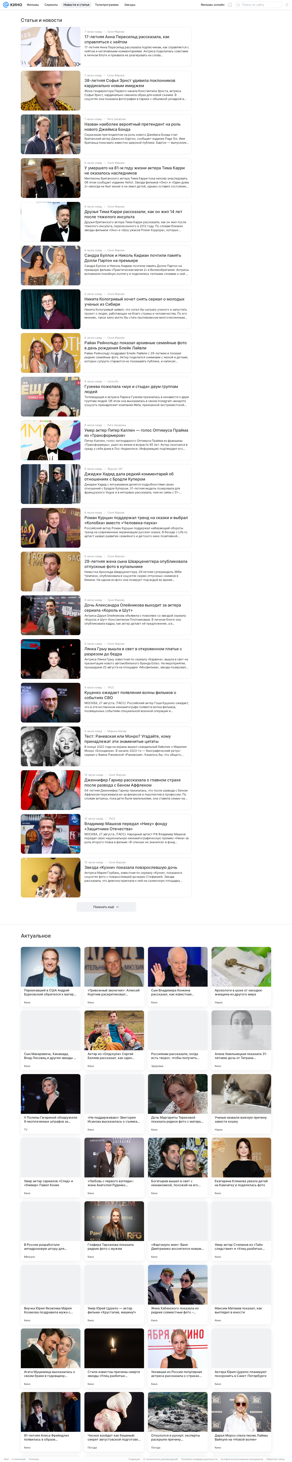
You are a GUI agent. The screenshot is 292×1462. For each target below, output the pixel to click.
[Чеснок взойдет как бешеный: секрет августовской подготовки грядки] (114, 1422)
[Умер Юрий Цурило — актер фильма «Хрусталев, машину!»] (114, 1294)
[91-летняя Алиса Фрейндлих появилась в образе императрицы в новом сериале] (50, 1422)
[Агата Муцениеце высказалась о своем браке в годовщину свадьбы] (50, 1358)
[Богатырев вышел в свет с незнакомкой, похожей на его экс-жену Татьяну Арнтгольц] (178, 1167)
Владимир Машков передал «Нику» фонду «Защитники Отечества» (125, 826)
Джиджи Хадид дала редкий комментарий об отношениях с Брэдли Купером (129, 477)
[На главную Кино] (15, 5)
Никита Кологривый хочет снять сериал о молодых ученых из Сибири (134, 302)
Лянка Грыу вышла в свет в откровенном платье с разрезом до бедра (133, 651)
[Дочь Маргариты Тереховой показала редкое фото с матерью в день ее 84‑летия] (178, 1104)
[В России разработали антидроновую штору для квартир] (50, 1231)
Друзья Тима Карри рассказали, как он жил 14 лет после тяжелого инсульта (133, 214)
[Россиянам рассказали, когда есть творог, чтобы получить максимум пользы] (178, 1040)
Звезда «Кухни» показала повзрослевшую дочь (130, 867)
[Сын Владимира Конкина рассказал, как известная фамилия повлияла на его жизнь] (178, 977)
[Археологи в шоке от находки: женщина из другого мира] (241, 977)
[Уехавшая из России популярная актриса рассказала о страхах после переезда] (178, 1358)
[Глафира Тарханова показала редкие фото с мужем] (114, 1231)
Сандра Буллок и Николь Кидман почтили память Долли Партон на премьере (132, 258)
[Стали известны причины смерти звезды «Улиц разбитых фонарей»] (114, 1358)
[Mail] (6, 5)
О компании (19, 1459)
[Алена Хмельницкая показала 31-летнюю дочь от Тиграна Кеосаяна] (241, 1040)
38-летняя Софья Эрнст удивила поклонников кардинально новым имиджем (129, 83)
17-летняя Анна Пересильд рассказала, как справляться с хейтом (126, 39)
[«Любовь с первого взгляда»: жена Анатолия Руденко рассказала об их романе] (114, 1167)
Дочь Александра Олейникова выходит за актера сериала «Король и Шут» (132, 608)
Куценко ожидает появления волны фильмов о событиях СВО (130, 695)
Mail (6, 1459)
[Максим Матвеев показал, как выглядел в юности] (241, 1294)
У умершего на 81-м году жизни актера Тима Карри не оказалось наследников (134, 170)
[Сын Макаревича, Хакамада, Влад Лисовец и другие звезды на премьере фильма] (50, 1040)
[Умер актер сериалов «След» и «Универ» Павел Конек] (50, 1167)
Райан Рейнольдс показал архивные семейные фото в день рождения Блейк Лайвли (135, 345)
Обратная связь (275, 1459)
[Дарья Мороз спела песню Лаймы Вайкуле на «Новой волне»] (241, 1422)
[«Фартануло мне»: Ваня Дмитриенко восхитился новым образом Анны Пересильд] (178, 1231)
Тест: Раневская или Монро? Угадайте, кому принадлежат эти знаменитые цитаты (127, 739)
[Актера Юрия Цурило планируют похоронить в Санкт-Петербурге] (241, 1358)
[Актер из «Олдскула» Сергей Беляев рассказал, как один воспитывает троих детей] (114, 1040)
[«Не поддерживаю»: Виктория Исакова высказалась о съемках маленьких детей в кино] (114, 1104)
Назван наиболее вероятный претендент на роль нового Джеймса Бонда (132, 127)
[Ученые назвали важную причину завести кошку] (241, 1104)
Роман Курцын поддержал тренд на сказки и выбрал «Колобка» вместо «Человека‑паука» (136, 520)
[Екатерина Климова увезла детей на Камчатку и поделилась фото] (241, 1167)
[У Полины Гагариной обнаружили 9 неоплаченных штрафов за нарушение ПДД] (50, 1104)
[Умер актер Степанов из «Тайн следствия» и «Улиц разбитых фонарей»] (241, 1231)
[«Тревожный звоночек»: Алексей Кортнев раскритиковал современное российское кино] (114, 977)
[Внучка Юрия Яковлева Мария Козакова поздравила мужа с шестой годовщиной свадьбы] (50, 1294)
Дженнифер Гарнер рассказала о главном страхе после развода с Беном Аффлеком (132, 783)
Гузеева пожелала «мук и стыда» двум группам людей (131, 389)
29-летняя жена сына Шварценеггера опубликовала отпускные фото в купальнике (135, 564)
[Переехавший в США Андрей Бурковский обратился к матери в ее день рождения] (50, 977)
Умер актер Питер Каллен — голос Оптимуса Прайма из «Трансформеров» (136, 433)
